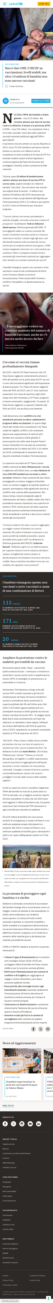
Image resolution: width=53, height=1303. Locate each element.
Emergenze (7, 1187)
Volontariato (8, 1215)
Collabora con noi (9, 1167)
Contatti (6, 1158)
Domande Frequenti (10, 1263)
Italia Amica (7, 1196)
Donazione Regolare (10, 1244)
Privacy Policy (8, 1280)
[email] (47, 1030)
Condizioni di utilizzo (37, 1276)
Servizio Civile (8, 1229)
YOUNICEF (7, 1220)
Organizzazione (9, 1144)
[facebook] (33, 1030)
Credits (5, 1276)
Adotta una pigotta (10, 1248)
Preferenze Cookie (10, 1285)
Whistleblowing (8, 1163)
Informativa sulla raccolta (10, 1301)
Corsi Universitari (9, 1201)
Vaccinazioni (12, 64)
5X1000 (5, 1253)
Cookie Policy (34, 1280)
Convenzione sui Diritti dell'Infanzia (16, 1153)
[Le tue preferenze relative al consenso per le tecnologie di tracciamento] (48, 1298)
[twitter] (40, 1030)
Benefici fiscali (8, 1258)
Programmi (7, 1182)
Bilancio (6, 1149)
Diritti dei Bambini (9, 1191)
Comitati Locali (8, 1225)
